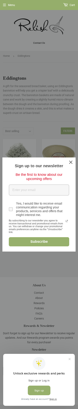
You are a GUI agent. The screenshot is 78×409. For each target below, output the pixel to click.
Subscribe (39, 242)
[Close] (71, 162)
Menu (11, 5)
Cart (72, 5)
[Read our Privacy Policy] (66, 221)
